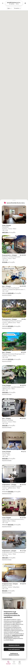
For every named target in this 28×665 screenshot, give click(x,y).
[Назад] (2, 3)
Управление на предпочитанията (14, 654)
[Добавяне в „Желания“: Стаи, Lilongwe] (24, 207)
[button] (5, 232)
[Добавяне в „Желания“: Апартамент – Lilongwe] (24, 466)
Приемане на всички (14, 645)
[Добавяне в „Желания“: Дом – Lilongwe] (24, 268)
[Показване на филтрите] (25, 3)
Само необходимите (14, 649)
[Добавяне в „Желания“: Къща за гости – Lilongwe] (24, 237)
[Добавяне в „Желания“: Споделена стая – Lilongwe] (24, 566)
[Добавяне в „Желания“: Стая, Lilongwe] (24, 367)
